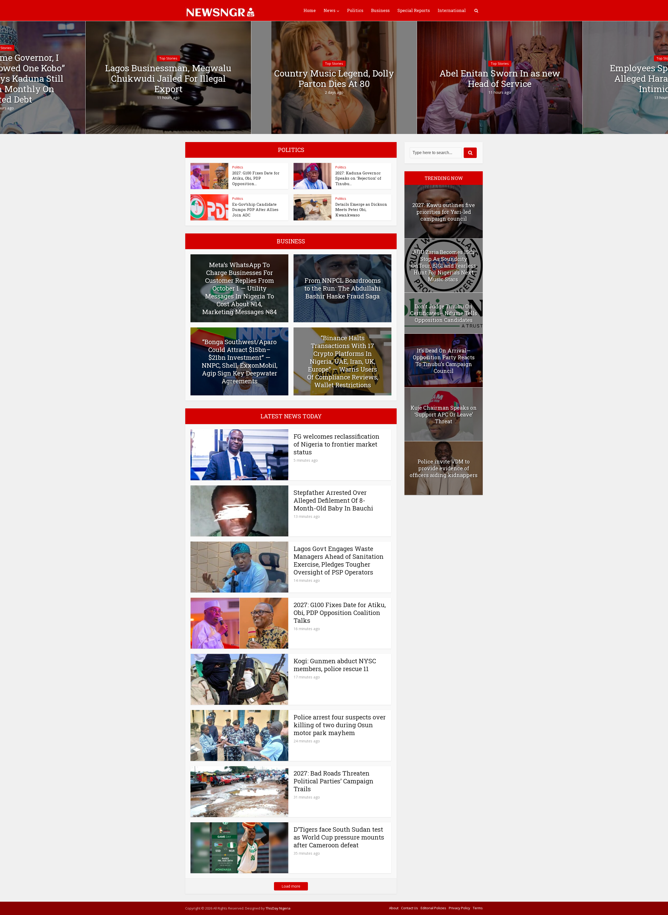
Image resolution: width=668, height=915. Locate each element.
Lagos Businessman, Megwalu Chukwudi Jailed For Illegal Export (168, 78)
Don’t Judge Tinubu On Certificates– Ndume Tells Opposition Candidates (443, 313)
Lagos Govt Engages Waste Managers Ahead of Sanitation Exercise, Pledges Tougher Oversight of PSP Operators (339, 560)
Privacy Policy (459, 908)
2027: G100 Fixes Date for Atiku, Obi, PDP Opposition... (255, 178)
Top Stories (168, 58)
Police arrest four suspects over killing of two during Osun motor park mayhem (340, 725)
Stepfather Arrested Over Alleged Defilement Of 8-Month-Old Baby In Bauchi (333, 500)
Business (380, 10)
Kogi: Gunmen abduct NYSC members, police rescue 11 (335, 665)
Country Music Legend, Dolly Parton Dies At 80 (334, 78)
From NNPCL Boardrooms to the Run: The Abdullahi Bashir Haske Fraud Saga (342, 288)
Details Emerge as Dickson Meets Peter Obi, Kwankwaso (361, 210)
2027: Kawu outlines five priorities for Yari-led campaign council (443, 212)
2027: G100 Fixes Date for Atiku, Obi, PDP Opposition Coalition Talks (340, 613)
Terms (478, 908)
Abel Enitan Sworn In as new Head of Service (499, 78)
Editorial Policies (433, 908)
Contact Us (409, 908)
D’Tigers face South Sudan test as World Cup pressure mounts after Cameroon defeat (339, 837)
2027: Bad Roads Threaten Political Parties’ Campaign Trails (333, 781)
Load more (291, 886)
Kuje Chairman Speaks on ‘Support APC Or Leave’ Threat (443, 414)
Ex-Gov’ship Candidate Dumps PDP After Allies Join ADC (255, 210)
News (329, 10)
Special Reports (413, 10)
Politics (355, 10)
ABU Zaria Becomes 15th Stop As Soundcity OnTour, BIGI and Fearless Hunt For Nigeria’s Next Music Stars (443, 266)
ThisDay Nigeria (278, 908)
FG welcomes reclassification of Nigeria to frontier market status (336, 444)
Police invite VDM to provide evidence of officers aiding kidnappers (444, 468)
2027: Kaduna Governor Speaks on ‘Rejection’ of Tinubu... (358, 178)
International (452, 10)
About (393, 908)
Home (309, 10)
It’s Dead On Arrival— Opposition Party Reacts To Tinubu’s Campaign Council (444, 360)
